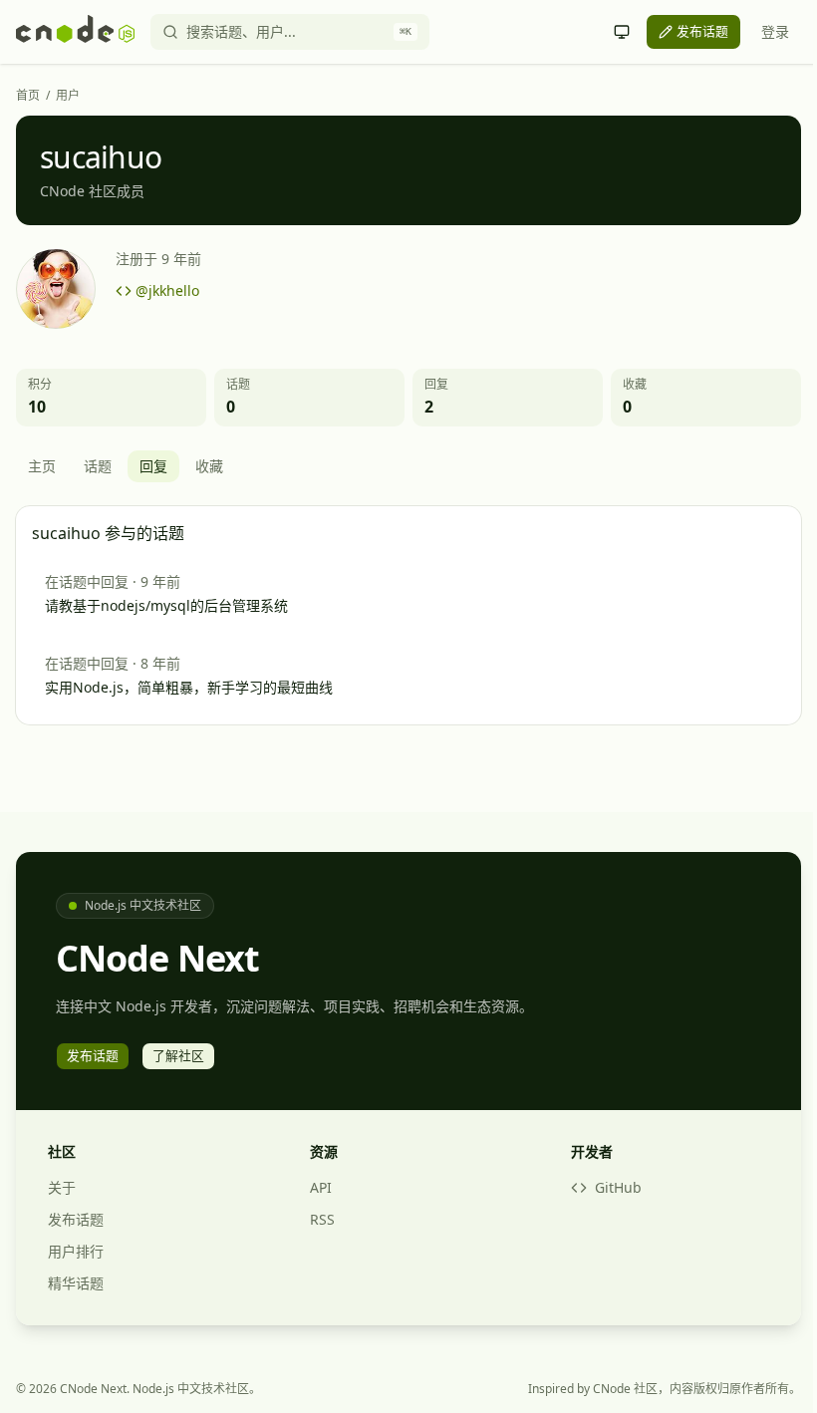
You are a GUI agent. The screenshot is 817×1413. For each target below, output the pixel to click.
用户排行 (76, 1251)
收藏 (209, 465)
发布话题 (76, 1219)
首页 (28, 96)
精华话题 (76, 1282)
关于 (62, 1187)
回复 (153, 465)
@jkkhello (167, 290)
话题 (98, 465)
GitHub (618, 1187)
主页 (42, 465)
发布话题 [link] (702, 31)
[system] (622, 32)
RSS (322, 1219)
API (321, 1187)
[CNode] (75, 32)
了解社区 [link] (178, 1055)
